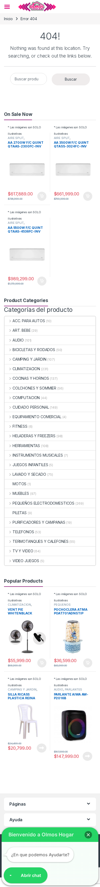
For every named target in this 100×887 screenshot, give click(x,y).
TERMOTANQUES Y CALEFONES (40, 541)
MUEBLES (21, 493)
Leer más (41, 748)
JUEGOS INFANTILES (30, 464)
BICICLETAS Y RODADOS (34, 349)
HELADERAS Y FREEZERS (34, 436)
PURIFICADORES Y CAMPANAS (39, 522)
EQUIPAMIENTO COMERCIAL (37, 416)
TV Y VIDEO (23, 551)
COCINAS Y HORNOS (31, 378)
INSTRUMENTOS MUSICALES (38, 455)
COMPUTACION (26, 397)
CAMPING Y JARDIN (29, 359)
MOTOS (19, 484)
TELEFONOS (23, 532)
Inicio (8, 18)
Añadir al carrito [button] (40, 196)
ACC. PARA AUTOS (29, 320)
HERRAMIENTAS (26, 445)
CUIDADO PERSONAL (31, 407)
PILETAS (20, 512)
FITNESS (20, 426)
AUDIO (18, 340)
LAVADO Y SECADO (29, 474)
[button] (88, 834)
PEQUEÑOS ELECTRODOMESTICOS (43, 503)
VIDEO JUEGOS (26, 560)
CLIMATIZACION (26, 368)
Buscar (71, 79)
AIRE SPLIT (16, 138)
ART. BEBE (22, 330)
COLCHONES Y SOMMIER (34, 388)
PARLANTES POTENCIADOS (68, 691)
